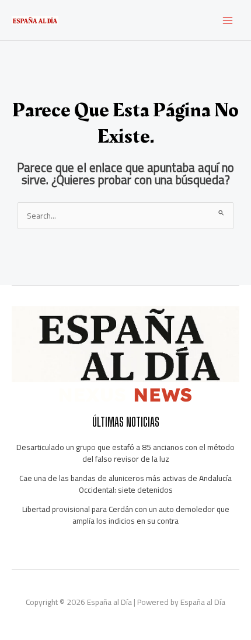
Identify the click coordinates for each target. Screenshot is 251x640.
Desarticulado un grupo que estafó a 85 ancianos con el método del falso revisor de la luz (125, 453)
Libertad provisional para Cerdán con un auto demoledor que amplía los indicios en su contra (125, 515)
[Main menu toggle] (228, 20)
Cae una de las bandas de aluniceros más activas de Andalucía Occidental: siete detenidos (125, 484)
